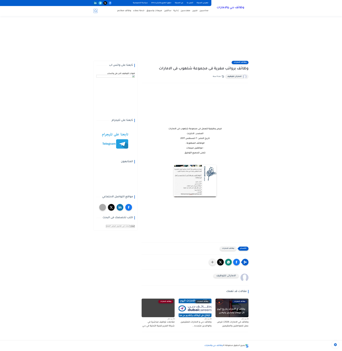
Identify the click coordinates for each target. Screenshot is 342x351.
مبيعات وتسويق (154, 11)
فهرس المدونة (202, 3)
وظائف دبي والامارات (230, 7)
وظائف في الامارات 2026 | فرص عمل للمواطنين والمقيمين (232, 324)
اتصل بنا (190, 3)
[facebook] (110, 3)
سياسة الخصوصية (140, 3)
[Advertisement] (171, 40)
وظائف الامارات (240, 62)
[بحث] (96, 11)
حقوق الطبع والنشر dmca (161, 3)
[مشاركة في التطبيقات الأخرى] (212, 262)
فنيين (194, 11)
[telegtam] (102, 207)
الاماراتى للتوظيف (234, 77)
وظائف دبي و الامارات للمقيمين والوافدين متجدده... (195, 324)
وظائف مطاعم (124, 11)
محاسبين (203, 11)
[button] (236, 262)
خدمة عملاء (138, 11)
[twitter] (105, 3)
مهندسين (185, 11)
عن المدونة (179, 3)
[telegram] (100, 3)
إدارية (176, 11)
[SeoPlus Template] (246, 346)
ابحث (133, 226)
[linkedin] (95, 3)
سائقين (167, 11)
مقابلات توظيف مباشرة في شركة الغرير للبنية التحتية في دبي (158, 324)
